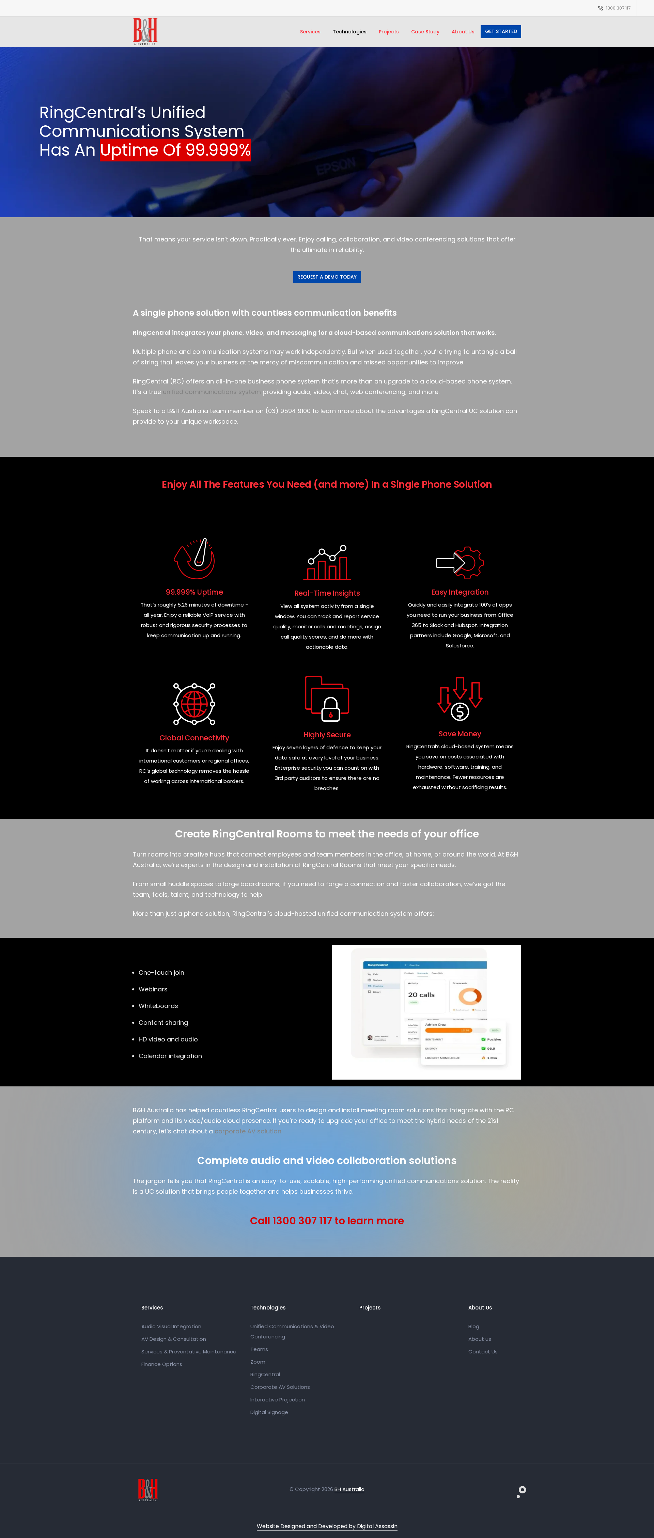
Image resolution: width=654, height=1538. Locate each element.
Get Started (501, 31)
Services (310, 31)
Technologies (350, 31)
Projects (389, 31)
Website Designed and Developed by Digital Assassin (327, 1526)
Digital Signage (269, 1412)
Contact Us (483, 1351)
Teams (259, 1349)
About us (479, 1339)
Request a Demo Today (327, 276)
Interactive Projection (277, 1399)
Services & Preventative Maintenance (188, 1351)
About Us (463, 31)
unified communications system (212, 392)
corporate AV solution (248, 1131)
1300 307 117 (618, 8)
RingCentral (265, 1374)
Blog (473, 1326)
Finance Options (161, 1364)
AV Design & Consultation (173, 1339)
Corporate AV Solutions (280, 1387)
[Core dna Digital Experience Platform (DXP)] (516, 1488)
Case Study (425, 31)
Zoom (257, 1361)
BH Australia (349, 1489)
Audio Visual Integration (171, 1326)
